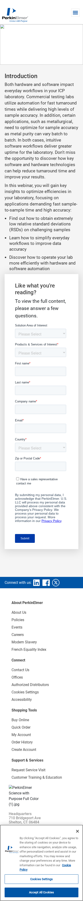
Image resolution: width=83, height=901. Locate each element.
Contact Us (20, 670)
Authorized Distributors (30, 685)
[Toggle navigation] (75, 13)
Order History (22, 742)
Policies (18, 620)
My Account (21, 735)
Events (17, 627)
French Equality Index (29, 649)
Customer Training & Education (37, 777)
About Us (19, 612)
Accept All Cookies (41, 892)
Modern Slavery (24, 642)
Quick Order (21, 727)
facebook (46, 582)
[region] (41, 863)
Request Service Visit (28, 770)
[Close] (77, 831)
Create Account (24, 749)
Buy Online (20, 720)
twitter (55, 582)
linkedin (36, 582)
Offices (17, 677)
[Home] (15, 15)
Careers (18, 634)
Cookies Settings (41, 879)
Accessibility (22, 699)
